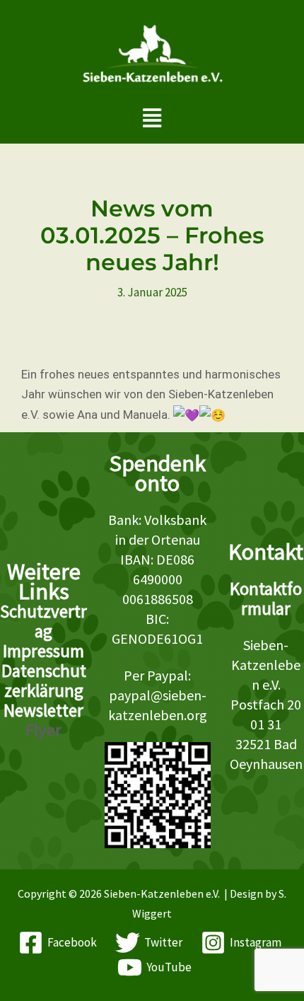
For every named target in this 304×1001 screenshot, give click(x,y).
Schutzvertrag (43, 621)
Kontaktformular (266, 598)
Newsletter (43, 710)
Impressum (43, 651)
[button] (152, 118)
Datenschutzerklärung (43, 680)
